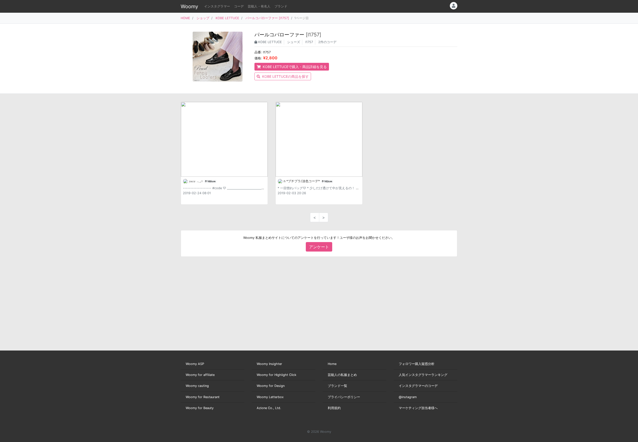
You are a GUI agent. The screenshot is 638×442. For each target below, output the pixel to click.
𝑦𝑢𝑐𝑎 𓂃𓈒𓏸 (196, 181)
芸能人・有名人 (259, 6)
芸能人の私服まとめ (342, 375)
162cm (328, 181)
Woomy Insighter (269, 364)
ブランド (280, 6)
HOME (185, 18)
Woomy (189, 6)
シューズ (293, 42)
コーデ (239, 6)
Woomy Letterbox (270, 397)
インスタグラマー (217, 6)
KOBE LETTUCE (227, 18)
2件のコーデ (327, 42)
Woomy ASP (195, 364)
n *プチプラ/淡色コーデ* (302, 181)
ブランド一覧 (337, 386)
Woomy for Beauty (200, 408)
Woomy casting (197, 386)
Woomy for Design (271, 386)
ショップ (202, 18)
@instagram (408, 397)
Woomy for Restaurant (203, 397)
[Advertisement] (319, 304)
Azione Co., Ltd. (269, 408)
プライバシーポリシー (344, 397)
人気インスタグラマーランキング (423, 375)
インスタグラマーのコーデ (418, 386)
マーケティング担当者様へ (418, 408)
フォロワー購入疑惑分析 (416, 364)
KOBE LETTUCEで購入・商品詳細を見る (294, 67)
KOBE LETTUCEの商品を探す (285, 76)
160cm (211, 181)
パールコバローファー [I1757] (267, 18)
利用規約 (334, 408)
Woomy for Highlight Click (276, 375)
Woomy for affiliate (200, 375)
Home (332, 364)
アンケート (319, 246)
